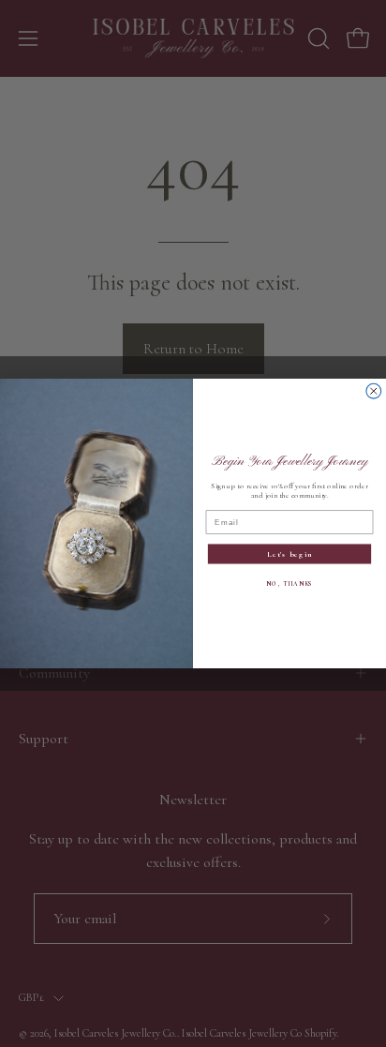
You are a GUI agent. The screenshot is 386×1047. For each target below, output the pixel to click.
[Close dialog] (373, 390)
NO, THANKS (289, 583)
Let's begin (289, 554)
